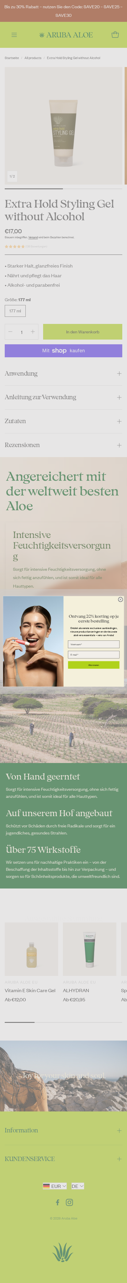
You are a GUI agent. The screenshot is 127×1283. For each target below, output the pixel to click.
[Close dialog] (120, 599)
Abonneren (93, 664)
